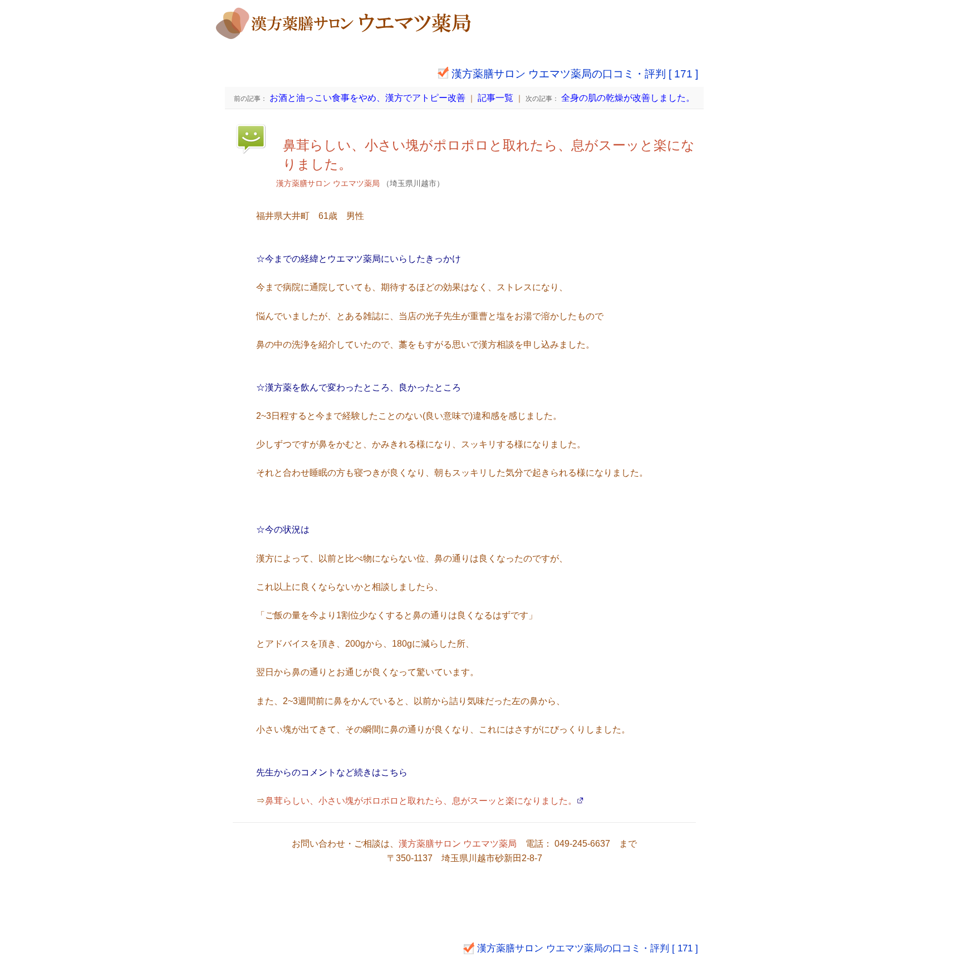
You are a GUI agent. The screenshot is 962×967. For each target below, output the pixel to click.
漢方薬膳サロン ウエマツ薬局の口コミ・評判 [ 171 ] (574, 74)
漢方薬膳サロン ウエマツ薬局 (328, 183)
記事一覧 (495, 97)
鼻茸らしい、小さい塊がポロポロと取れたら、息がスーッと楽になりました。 (421, 800)
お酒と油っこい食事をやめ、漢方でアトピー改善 (349, 97)
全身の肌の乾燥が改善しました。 (610, 97)
